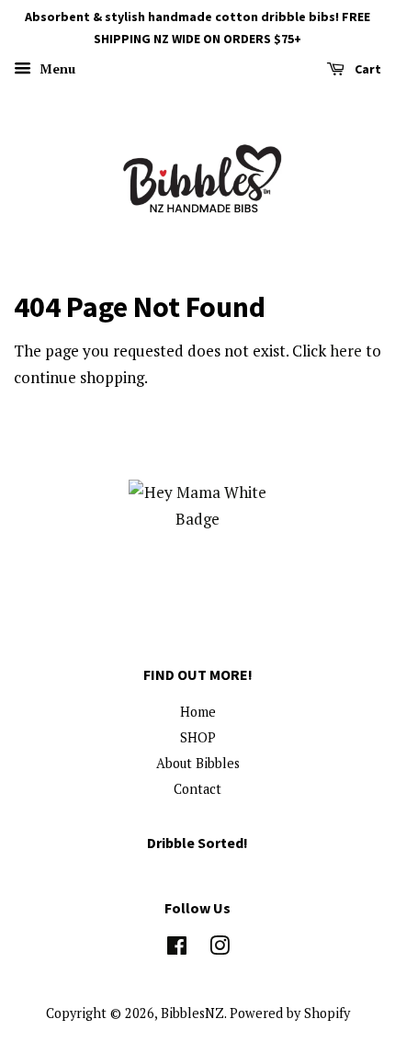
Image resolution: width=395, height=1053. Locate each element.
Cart (366, 69)
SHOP (198, 737)
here (346, 350)
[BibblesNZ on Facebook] (176, 948)
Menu (55, 68)
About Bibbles (198, 763)
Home (198, 711)
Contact (197, 789)
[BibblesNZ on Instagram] (219, 948)
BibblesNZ (192, 1013)
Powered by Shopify (290, 1013)
